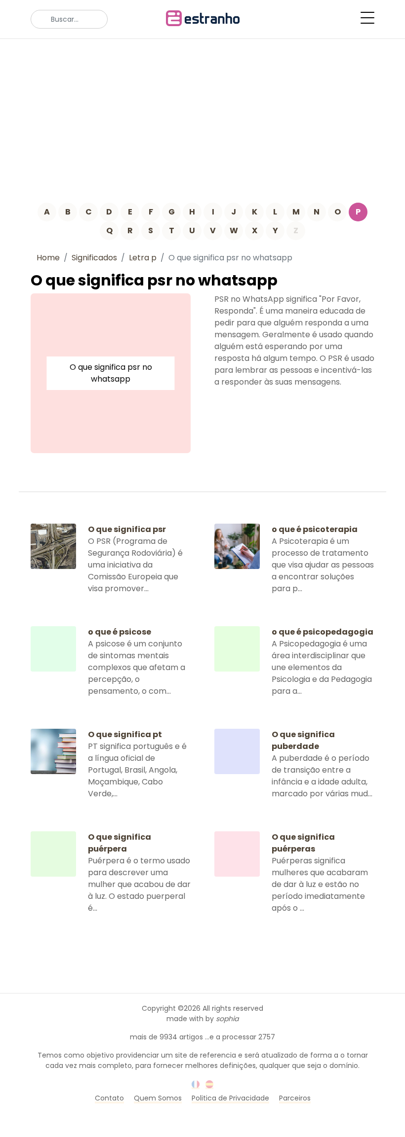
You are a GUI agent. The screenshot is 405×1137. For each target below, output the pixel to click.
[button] (367, 18)
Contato (109, 1098)
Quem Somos (158, 1098)
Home (48, 257)
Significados (94, 257)
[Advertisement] (202, 113)
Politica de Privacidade (230, 1098)
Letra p (143, 257)
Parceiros (295, 1098)
